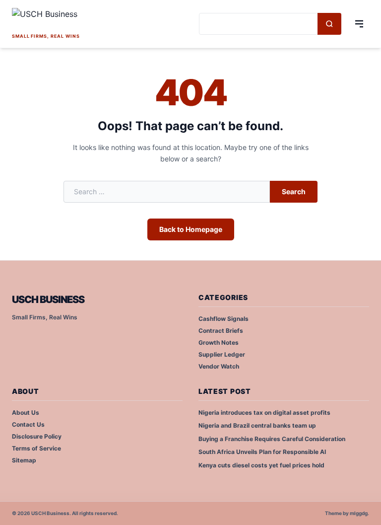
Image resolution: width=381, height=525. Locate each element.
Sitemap (24, 460)
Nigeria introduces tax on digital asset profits (264, 412)
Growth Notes (218, 342)
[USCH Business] (79, 19)
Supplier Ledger (221, 354)
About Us (25, 412)
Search (294, 191)
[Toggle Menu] (359, 24)
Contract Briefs (220, 330)
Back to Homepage (190, 229)
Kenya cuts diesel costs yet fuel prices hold (261, 465)
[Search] (329, 24)
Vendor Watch (218, 366)
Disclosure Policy (37, 436)
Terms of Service (36, 448)
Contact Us (28, 424)
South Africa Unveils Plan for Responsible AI (262, 451)
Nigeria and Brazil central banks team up (257, 425)
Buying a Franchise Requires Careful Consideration (271, 439)
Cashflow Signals (223, 318)
